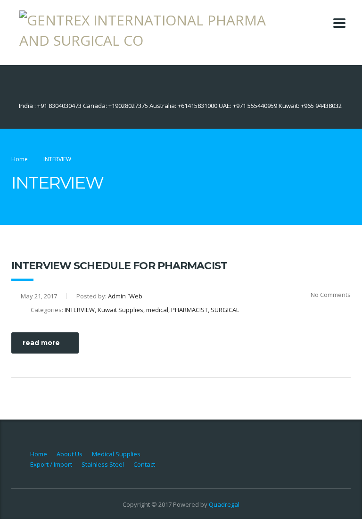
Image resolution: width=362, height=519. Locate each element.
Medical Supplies (116, 454)
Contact (144, 464)
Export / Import (51, 464)
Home (19, 159)
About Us (69, 454)
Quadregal (224, 504)
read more (41, 342)
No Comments (331, 294)
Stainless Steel (103, 464)
